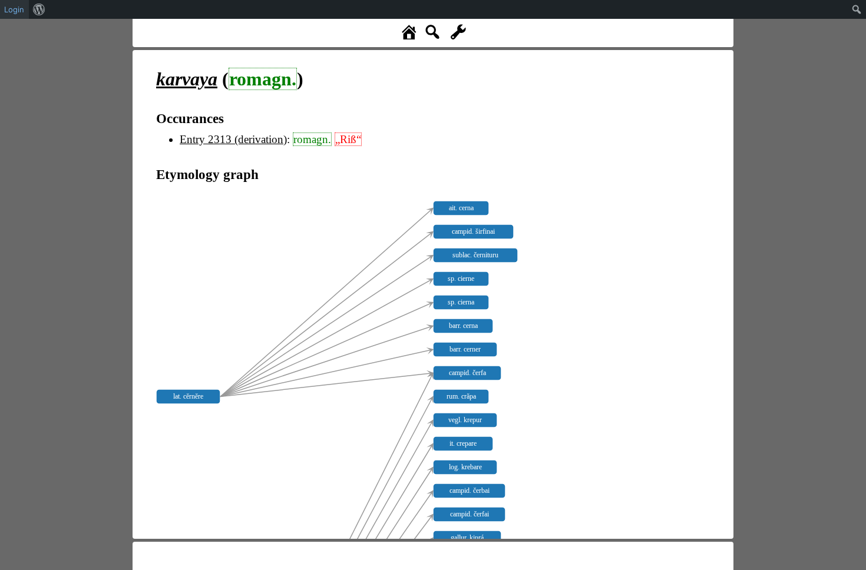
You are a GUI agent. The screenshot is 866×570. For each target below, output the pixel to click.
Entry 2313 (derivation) (233, 139)
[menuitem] (39, 9)
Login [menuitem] (14, 9)
